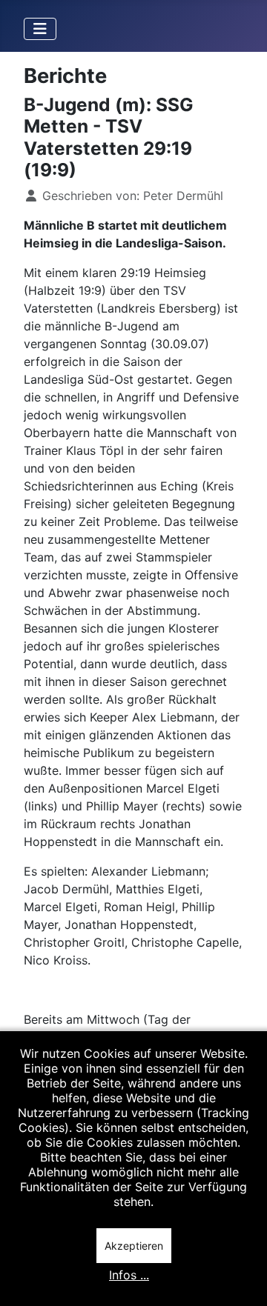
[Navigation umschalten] (40, 29)
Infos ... (129, 1274)
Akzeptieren (134, 1245)
